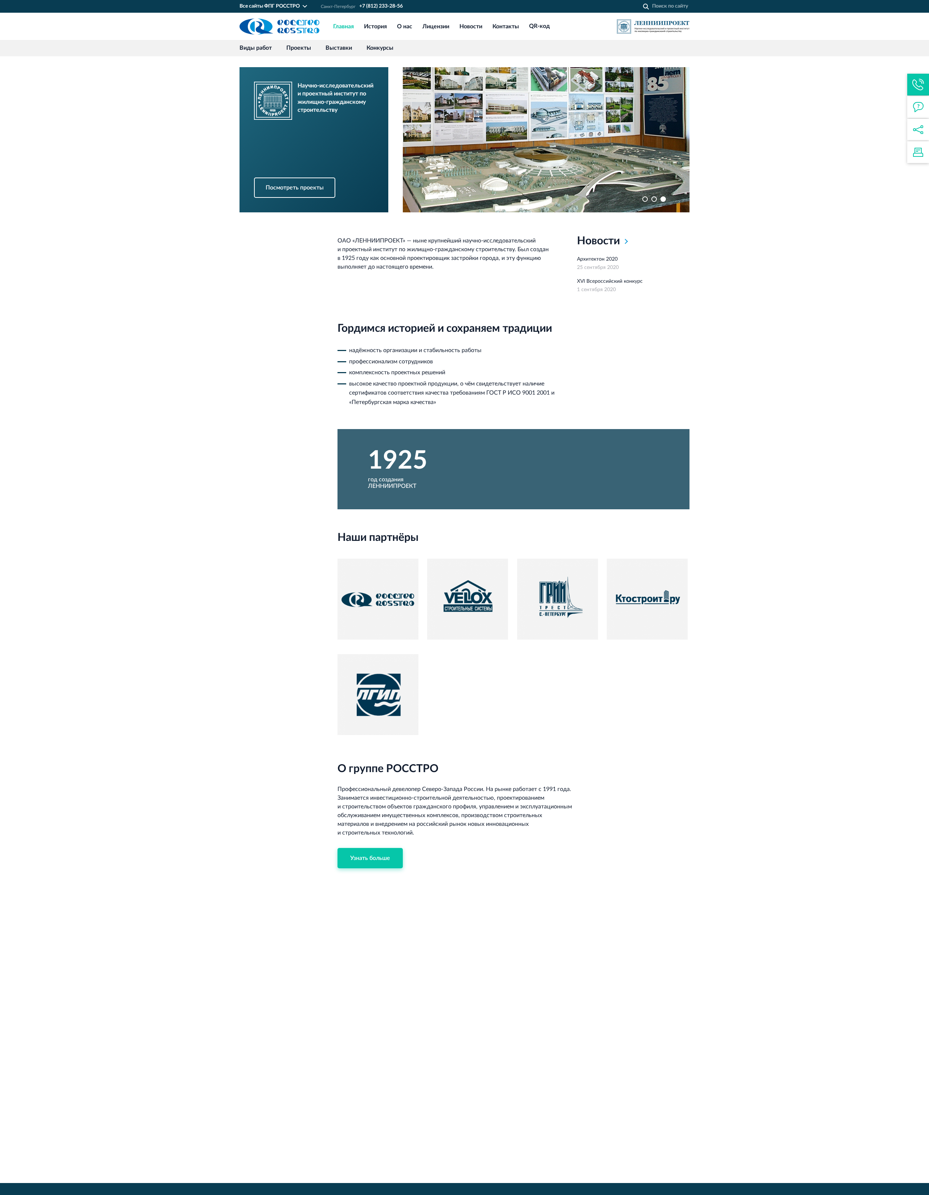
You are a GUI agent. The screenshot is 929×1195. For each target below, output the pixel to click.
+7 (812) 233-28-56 (381, 6)
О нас (404, 26)
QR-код (539, 26)
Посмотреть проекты (295, 188)
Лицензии (435, 26)
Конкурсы (380, 48)
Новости (470, 26)
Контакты (505, 26)
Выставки (339, 48)
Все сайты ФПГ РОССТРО (270, 6)
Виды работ (256, 48)
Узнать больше (370, 858)
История (375, 26)
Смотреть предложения (298, 71)
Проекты (298, 48)
